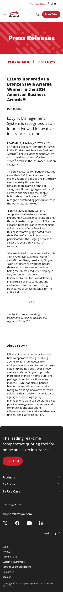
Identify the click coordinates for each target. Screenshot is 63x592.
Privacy (6, 551)
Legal (5, 546)
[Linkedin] (41, 523)
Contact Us (8, 572)
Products (9, 477)
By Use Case (11, 491)
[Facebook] (17, 523)
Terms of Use (10, 556)
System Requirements (14, 562)
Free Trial (51, 14)
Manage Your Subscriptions (17, 567)
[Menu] (4, 14)
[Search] (37, 14)
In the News (46, 62)
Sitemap (7, 577)
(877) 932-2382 (37, 3)
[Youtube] (29, 523)
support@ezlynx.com (17, 514)
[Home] (14, 14)
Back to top (50, 533)
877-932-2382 (12, 505)
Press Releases (19, 62)
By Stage (9, 484)
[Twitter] (5, 523)
